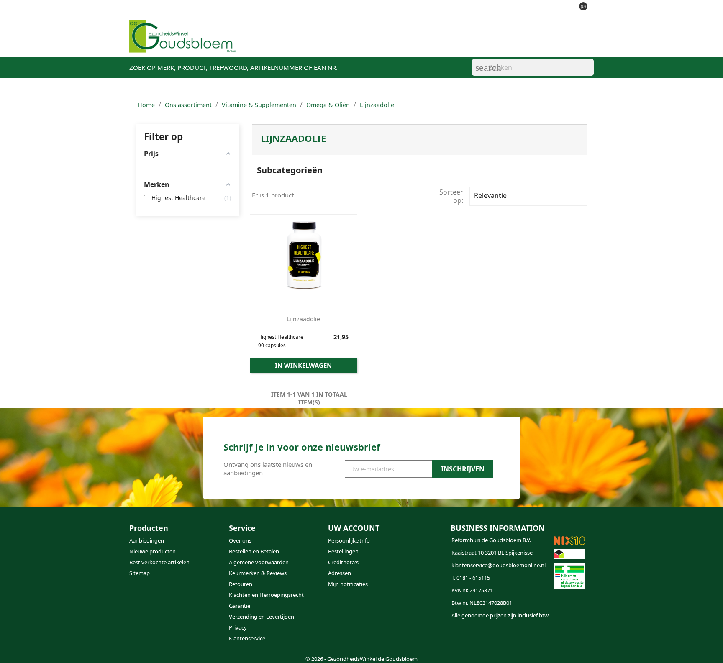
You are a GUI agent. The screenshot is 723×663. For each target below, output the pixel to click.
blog (399, 42)
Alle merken (497, 42)
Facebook (337, 637)
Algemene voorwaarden (259, 562)
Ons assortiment (287, 42)
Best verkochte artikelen (159, 562)
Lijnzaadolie (303, 319)
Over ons (240, 540)
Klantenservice (442, 42)
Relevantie (527, 196)
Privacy (238, 627)
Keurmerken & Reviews (258, 573)
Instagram (357, 637)
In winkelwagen (303, 365)
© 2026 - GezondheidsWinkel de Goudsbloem (361, 659)
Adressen (339, 573)
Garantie (239, 605)
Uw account (353, 528)
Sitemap (139, 573)
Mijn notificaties (348, 584)
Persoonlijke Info (349, 540)
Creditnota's (343, 562)
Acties (335, 42)
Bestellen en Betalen (254, 551)
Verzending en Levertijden (261, 616)
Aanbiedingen (146, 540)
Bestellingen (343, 551)
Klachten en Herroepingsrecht (266, 595)
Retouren (240, 584)
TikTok (377, 637)
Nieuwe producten (152, 551)
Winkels (368, 42)
